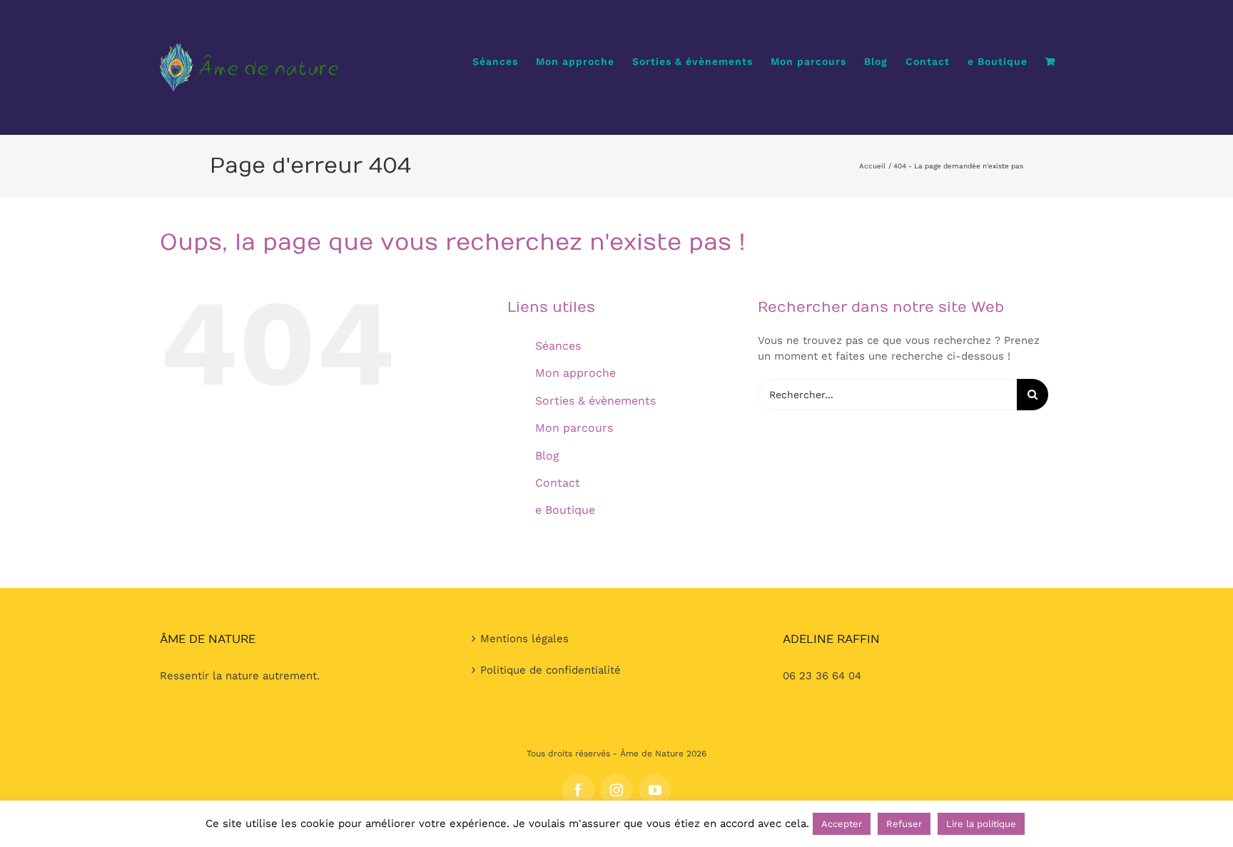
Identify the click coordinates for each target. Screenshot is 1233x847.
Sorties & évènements (595, 400)
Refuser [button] (904, 823)
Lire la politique (981, 823)
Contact (557, 483)
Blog (547, 455)
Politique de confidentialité (550, 670)
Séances (558, 346)
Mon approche (575, 373)
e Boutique (565, 510)
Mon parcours (574, 428)
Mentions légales (524, 638)
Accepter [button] (841, 823)
